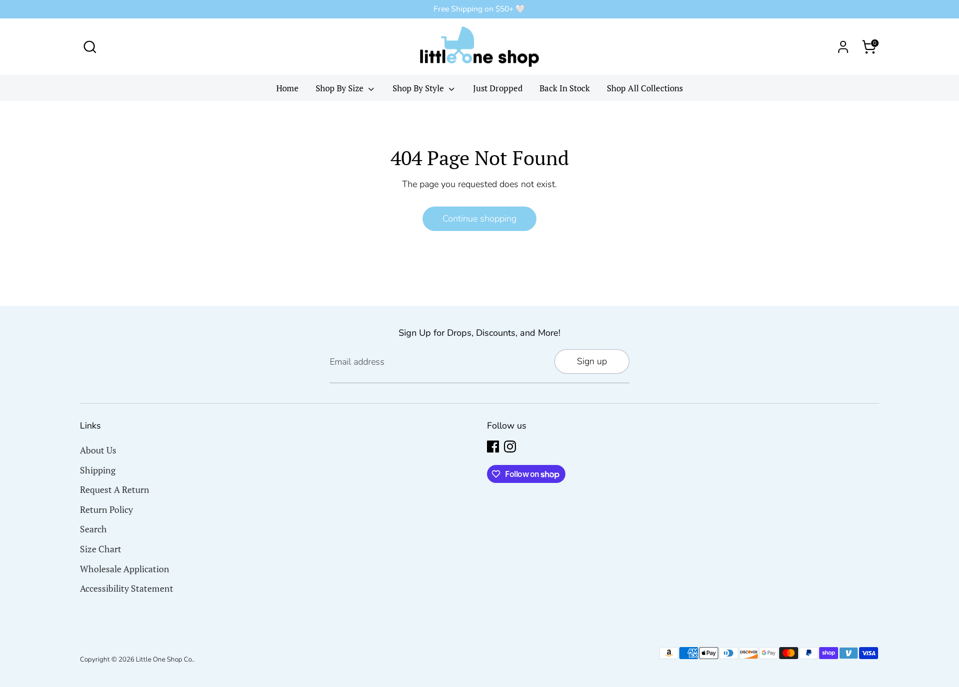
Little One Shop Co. (164, 659)
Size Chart (100, 549)
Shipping (97, 470)
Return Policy (106, 509)
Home (287, 88)
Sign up (592, 361)
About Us (98, 450)
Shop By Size (341, 88)
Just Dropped (497, 88)
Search (93, 529)
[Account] (843, 47)
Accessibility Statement (126, 588)
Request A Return (114, 489)
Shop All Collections (645, 88)
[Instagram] (510, 447)
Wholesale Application (124, 569)
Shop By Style (419, 88)
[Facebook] (493, 447)
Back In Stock (564, 88)
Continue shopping (479, 219)
